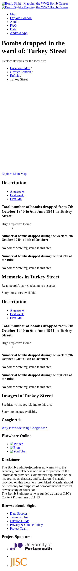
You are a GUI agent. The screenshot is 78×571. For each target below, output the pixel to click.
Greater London (20, 72)
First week (17, 195)
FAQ (13, 25)
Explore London (21, 18)
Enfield (15, 75)
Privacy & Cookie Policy (26, 525)
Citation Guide (19, 521)
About (14, 21)
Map (13, 14)
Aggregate (17, 191)
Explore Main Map (14, 174)
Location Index (20, 68)
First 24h (16, 199)
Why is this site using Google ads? (24, 428)
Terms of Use (19, 517)
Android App (18, 33)
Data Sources (18, 513)
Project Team (18, 528)
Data (13, 29)
